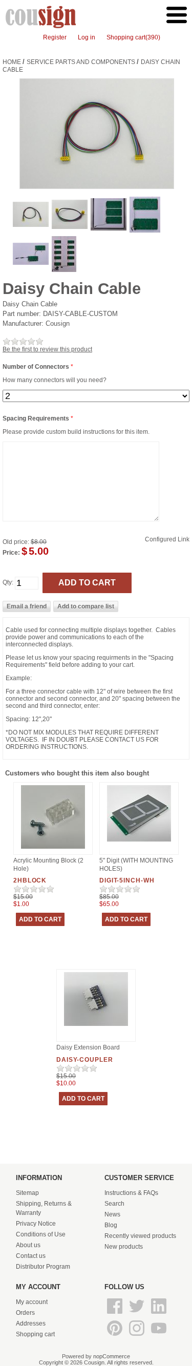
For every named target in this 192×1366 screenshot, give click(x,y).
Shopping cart (35, 1334)
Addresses (31, 1323)
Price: (11, 552)
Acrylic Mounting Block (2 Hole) (48, 864)
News (112, 1214)
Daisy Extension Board (88, 1047)
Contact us (31, 1255)
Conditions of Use (41, 1234)
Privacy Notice (36, 1223)
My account (32, 1302)
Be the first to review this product (47, 349)
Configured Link (167, 539)
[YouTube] (158, 1336)
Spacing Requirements (37, 418)
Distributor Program (43, 1266)
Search (114, 1203)
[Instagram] (137, 1336)
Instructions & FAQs (131, 1192)
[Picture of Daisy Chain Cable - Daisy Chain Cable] (31, 224)
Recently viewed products (140, 1235)
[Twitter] (137, 1314)
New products (123, 1246)
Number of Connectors (37, 366)
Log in (86, 37)
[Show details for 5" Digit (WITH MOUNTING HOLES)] (139, 842)
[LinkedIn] (158, 1314)
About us (28, 1245)
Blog (110, 1225)
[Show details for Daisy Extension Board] (96, 1026)
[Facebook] (115, 1314)
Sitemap (27, 1192)
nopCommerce (111, 1356)
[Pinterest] (115, 1336)
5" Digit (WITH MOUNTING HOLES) (136, 864)
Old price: (16, 541)
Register (55, 37)
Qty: (8, 582)
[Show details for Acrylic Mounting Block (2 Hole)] (53, 849)
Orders (25, 1312)
